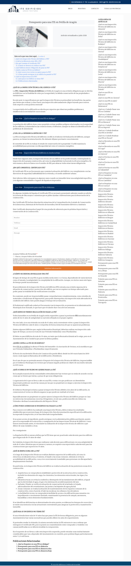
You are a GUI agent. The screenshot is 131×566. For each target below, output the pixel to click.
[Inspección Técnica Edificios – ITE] (24, 8)
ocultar (41, 56)
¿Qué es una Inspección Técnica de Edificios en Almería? (107, 26)
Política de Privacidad (73, 263)
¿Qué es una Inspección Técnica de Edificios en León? (107, 72)
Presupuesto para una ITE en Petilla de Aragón (53, 22)
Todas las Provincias (112, 8)
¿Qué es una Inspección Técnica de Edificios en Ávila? (107, 34)
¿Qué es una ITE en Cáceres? (109, 98)
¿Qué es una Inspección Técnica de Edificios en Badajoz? (107, 42)
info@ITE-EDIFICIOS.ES (110, 2)
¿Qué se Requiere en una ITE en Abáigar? (33, 544)
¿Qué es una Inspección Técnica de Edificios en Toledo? (107, 87)
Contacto (95, 8)
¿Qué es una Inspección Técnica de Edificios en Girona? (107, 49)
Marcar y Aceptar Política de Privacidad (28, 256)
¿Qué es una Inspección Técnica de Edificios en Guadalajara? (107, 57)
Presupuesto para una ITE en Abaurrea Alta (34, 549)
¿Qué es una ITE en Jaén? (107, 101)
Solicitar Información (53, 268)
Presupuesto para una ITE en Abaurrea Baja (35, 551)
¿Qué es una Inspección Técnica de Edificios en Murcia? (107, 79)
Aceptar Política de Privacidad (25, 254)
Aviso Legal (61, 263)
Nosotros (82, 8)
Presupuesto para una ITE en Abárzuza (33, 546)
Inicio (70, 8)
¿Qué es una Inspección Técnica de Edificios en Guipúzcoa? (107, 64)
